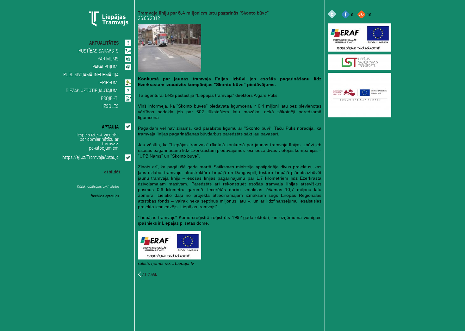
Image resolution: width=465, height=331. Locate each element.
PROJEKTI (110, 98)
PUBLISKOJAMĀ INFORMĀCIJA (91, 75)
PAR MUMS (108, 59)
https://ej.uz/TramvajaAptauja (90, 157)
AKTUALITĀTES (104, 42)
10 (369, 14)
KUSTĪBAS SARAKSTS (98, 51)
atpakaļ (149, 274)
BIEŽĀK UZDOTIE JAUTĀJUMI (92, 91)
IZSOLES (110, 106)
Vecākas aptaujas (105, 195)
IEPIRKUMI (108, 83)
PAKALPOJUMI (105, 67)
